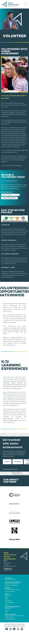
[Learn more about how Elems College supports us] (14, 522)
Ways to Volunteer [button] (10, 579)
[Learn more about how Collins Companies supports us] (14, 495)
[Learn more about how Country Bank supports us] (14, 504)
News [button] (6, 604)
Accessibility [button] (7, 626)
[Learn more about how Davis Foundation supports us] (14, 513)
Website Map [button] (15, 626)
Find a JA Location (10, 619)
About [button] (7, 593)
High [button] (6, 612)
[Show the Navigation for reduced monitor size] (26, 4)
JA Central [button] (22, 626)
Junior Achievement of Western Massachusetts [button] (14, 616)
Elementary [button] (8, 608)
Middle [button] (7, 610)
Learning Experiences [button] (12, 606)
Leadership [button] (8, 595)
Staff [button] (6, 597)
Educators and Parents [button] (13, 582)
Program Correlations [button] (11, 585)
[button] (7, 629)
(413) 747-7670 (8, 570)
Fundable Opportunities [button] (12, 589)
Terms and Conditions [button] (10, 624)
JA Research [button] (8, 600)
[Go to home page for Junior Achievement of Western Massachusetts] (11, 4)
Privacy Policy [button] (20, 624)
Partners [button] (8, 588)
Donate (7, 461)
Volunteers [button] (8, 578)
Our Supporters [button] (9, 591)
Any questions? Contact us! (10, 469)
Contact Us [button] (8, 568)
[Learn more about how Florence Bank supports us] (14, 540)
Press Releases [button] (9, 602)
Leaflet (12, 474)
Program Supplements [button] (12, 584)
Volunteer (17, 461)
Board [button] (6, 599)
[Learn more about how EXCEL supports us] (14, 531)
